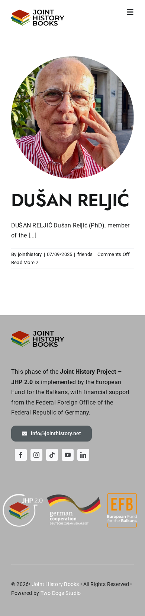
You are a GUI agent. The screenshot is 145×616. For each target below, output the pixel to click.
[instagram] (36, 455)
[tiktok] (52, 455)
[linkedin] (83, 455)
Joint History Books (55, 584)
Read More (23, 262)
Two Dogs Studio (61, 593)
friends (85, 254)
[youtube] (68, 455)
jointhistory (30, 254)
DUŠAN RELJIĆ (70, 200)
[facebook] (21, 455)
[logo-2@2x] (38, 12)
